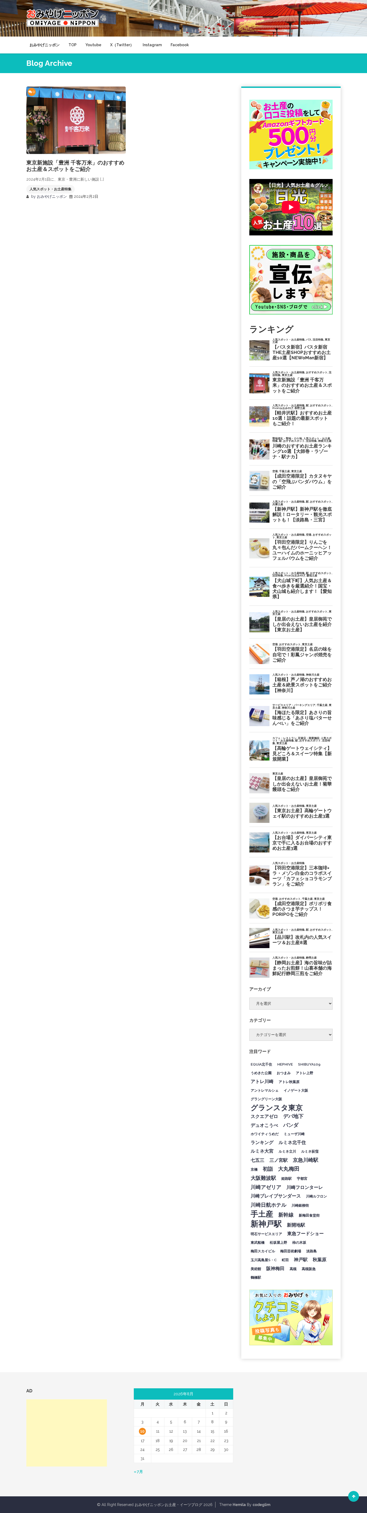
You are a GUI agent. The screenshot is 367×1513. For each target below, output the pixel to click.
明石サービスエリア (266, 1234)
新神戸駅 (266, 1224)
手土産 (262, 1214)
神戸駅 (301, 1259)
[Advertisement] (66, 1433)
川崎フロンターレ (304, 1187)
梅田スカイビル (263, 1251)
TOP (73, 45)
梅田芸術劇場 (290, 1251)
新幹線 (286, 1215)
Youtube (93, 45)
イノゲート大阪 (296, 1090)
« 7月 (138, 1471)
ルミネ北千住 (292, 1142)
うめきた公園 (261, 1073)
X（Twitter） (122, 45)
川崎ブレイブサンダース (276, 1196)
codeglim (261, 1505)
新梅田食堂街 (309, 1215)
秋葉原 (319, 1259)
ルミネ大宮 (262, 1151)
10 (142, 1431)
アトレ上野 (304, 1073)
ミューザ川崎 (294, 1134)
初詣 (268, 1169)
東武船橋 (258, 1242)
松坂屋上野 (278, 1242)
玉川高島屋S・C (264, 1260)
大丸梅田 (289, 1169)
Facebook (180, 45)
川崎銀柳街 (300, 1205)
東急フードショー (305, 1233)
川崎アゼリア (266, 1187)
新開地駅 (296, 1225)
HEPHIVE (285, 1064)
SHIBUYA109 (309, 1064)
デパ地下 (293, 1116)
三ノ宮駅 (278, 1160)
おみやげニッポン (45, 45)
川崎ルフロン (316, 1196)
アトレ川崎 (262, 1081)
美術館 (256, 1269)
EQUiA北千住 (261, 1064)
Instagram (152, 45)
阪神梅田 (275, 1268)
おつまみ (284, 1073)
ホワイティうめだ (265, 1134)
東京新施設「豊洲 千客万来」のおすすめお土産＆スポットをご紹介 (75, 165)
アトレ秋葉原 (289, 1082)
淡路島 (311, 1251)
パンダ (290, 1125)
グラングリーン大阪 (266, 1099)
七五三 (257, 1160)
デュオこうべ (264, 1125)
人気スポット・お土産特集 (50, 189)
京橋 (254, 1169)
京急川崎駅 (305, 1160)
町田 (285, 1260)
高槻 (293, 1269)
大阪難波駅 (263, 1178)
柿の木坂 (299, 1242)
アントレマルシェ (265, 1090)
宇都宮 (302, 1178)
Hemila (239, 1505)
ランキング (262, 1142)
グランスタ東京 (277, 1107)
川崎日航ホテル (268, 1205)
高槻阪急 (309, 1269)
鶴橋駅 (256, 1277)
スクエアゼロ (264, 1116)
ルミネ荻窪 (310, 1151)
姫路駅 (286, 1178)
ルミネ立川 (287, 1151)
